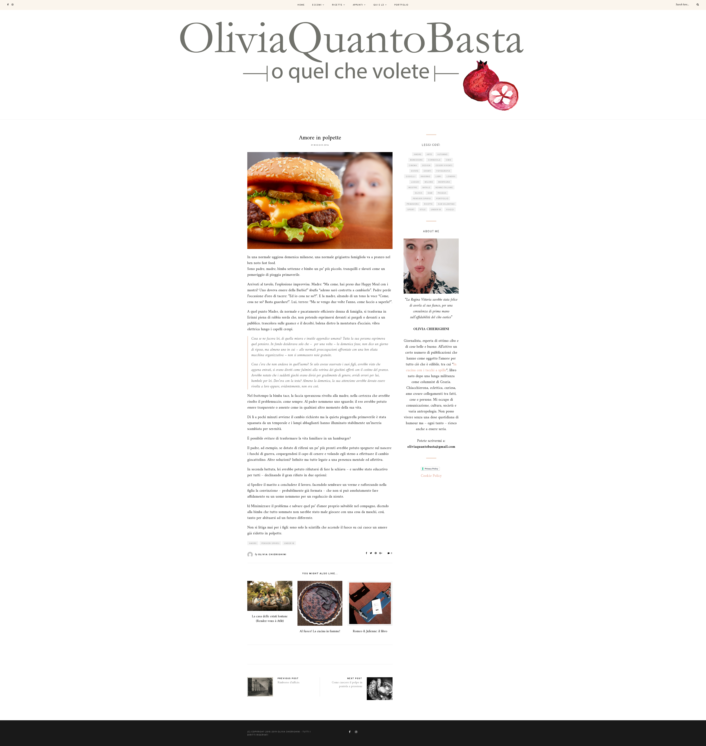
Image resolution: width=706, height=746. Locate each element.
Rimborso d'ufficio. (289, 682)
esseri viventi (444, 165)
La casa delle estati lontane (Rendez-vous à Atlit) (270, 619)
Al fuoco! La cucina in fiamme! (320, 631)
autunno (442, 154)
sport (410, 210)
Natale (426, 187)
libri (438, 176)
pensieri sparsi (270, 543)
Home (301, 5)
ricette (428, 204)
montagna (444, 182)
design (426, 165)
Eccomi (317, 5)
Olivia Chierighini (272, 554)
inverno (425, 176)
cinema (413, 165)
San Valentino (446, 204)
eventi (427, 171)
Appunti (358, 5)
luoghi (415, 182)
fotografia (443, 171)
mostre (413, 187)
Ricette (337, 5)
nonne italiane (444, 187)
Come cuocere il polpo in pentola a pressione (347, 684)
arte (429, 154)
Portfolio (401, 5)
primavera (413, 204)
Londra (451, 176)
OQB (430, 193)
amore (253, 543)
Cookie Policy (431, 476)
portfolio (442, 198)
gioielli (410, 176)
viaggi (450, 210)
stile (423, 210)
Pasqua (442, 193)
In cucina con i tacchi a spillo (431, 367)
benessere (416, 160)
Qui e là (378, 5)
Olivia (418, 193)
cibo (448, 160)
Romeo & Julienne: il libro (370, 631)
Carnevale (434, 160)
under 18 (289, 543)
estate (414, 171)
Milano (429, 182)
